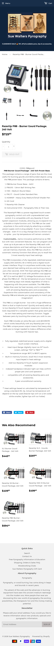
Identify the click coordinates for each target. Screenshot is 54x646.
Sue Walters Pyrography (19, 636)
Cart (50, 3)
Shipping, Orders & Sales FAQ (27, 563)
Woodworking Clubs (27, 566)
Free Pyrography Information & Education (27, 559)
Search (27, 553)
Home (4, 54)
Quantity (6, 142)
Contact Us (27, 556)
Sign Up (47, 624)
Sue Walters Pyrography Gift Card (27, 569)
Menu (7, 3)
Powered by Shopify (41, 636)
